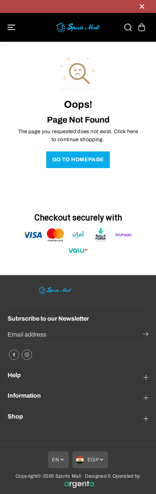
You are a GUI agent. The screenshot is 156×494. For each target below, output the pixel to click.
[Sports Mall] (78, 27)
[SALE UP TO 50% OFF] (70, 6)
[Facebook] (14, 354)
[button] (12, 27)
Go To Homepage (78, 159)
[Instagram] (26, 354)
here (132, 131)
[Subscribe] (145, 335)
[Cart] (141, 27)
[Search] (128, 27)
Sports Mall (68, 476)
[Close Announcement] (142, 6)
